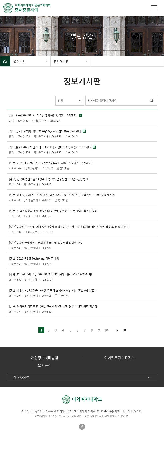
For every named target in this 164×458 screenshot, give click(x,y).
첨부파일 (73, 136)
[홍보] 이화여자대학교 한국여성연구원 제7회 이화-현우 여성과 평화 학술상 (53, 306)
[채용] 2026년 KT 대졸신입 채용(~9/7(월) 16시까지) (43, 115)
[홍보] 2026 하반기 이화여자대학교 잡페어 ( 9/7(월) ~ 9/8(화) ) (50, 147)
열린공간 (20, 61)
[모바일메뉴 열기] (154, 7)
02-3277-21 (133, 411)
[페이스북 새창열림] (82, 427)
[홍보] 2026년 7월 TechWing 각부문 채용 (34, 258)
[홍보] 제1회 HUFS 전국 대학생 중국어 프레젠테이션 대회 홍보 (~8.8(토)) (52, 290)
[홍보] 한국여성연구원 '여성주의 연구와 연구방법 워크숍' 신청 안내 (48, 179)
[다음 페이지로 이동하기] (117, 330)
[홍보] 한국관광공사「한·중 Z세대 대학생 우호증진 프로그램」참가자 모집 (53, 211)
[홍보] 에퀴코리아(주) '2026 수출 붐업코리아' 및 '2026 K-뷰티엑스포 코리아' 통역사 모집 (62, 195)
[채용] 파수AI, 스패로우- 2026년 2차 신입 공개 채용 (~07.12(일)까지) (50, 274)
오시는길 (44, 365)
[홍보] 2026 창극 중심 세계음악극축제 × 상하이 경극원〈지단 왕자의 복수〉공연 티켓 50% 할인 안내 (69, 227)
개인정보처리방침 (44, 357)
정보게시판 (61, 61)
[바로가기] (75, 8)
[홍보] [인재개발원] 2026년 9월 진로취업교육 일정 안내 (45, 131)
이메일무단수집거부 (119, 357)
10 (106, 330)
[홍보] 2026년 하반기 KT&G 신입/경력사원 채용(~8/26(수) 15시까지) (50, 163)
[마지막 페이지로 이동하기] (125, 330)
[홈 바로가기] (5, 61)
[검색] (151, 101)
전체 (60, 100)
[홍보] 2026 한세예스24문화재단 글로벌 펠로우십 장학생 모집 (46, 243)
